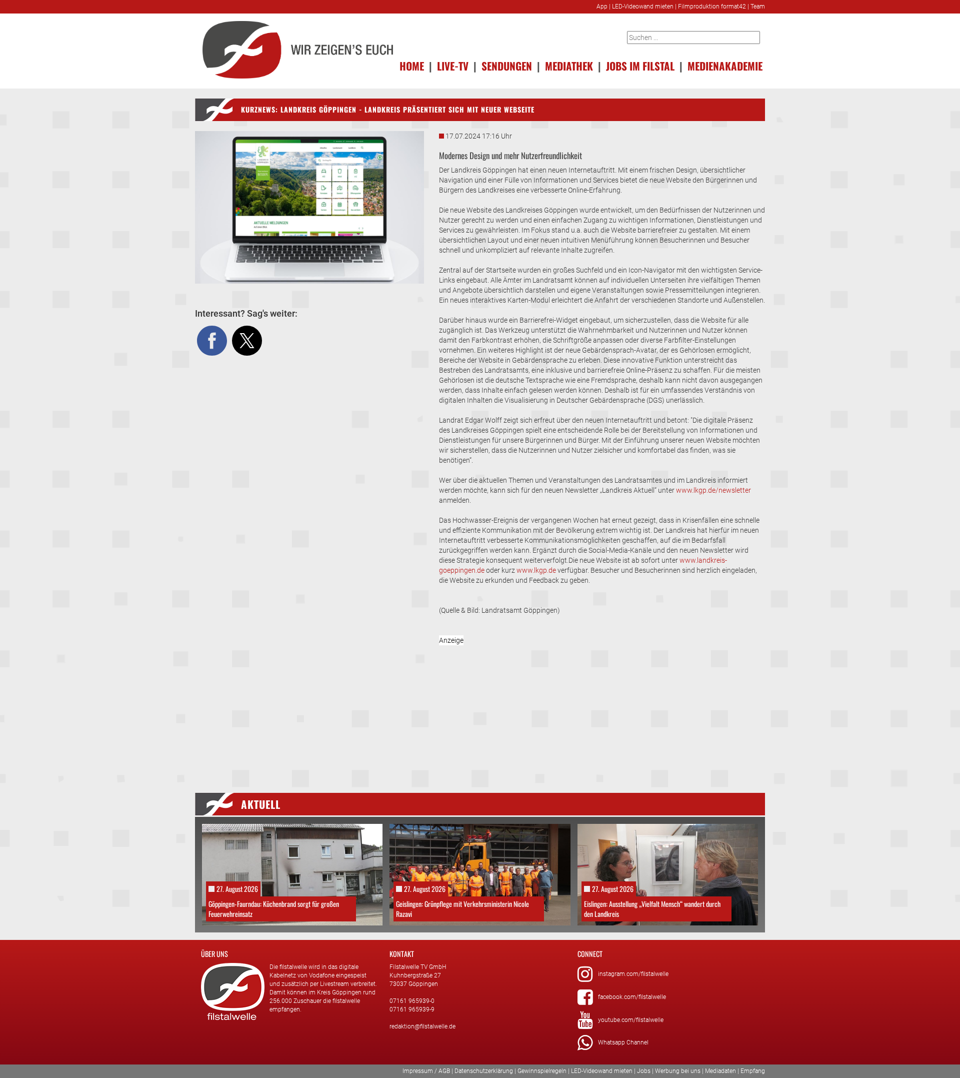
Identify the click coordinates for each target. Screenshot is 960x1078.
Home (412, 66)
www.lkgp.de (536, 570)
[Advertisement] (602, 705)
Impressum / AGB (426, 1070)
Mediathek (569, 66)
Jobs (643, 1070)
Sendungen (507, 66)
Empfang (752, 1070)
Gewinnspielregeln (542, 1070)
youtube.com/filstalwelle (631, 1019)
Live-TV (452, 66)
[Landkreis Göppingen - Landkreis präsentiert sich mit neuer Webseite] (309, 207)
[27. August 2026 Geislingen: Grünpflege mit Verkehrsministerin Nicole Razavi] (480, 874)
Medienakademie (725, 66)
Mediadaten (720, 1070)
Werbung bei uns (677, 1070)
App (602, 6)
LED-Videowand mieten (643, 6)
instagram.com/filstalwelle (633, 973)
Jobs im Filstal (640, 66)
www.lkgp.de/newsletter (713, 490)
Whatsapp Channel (623, 1042)
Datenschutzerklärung (483, 1070)
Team (757, 6)
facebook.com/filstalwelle (632, 996)
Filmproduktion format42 (712, 6)
